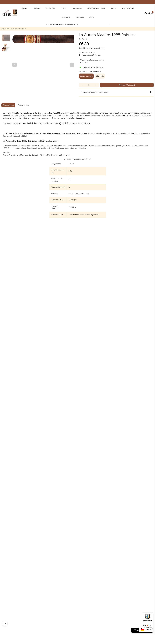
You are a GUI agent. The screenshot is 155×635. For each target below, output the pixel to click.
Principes (76, 118)
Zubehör (63, 8)
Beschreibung (8, 105)
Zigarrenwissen (128, 8)
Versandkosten (99, 48)
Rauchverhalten (24, 105)
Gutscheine (65, 17)
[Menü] (151, 613)
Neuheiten (80, 17)
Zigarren (24, 8)
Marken (114, 8)
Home (3, 29)
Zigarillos (36, 8)
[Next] (72, 65)
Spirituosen (77, 8)
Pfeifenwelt (50, 8)
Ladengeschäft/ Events (96, 8)
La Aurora (123, 115)
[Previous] (14, 65)
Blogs (91, 17)
